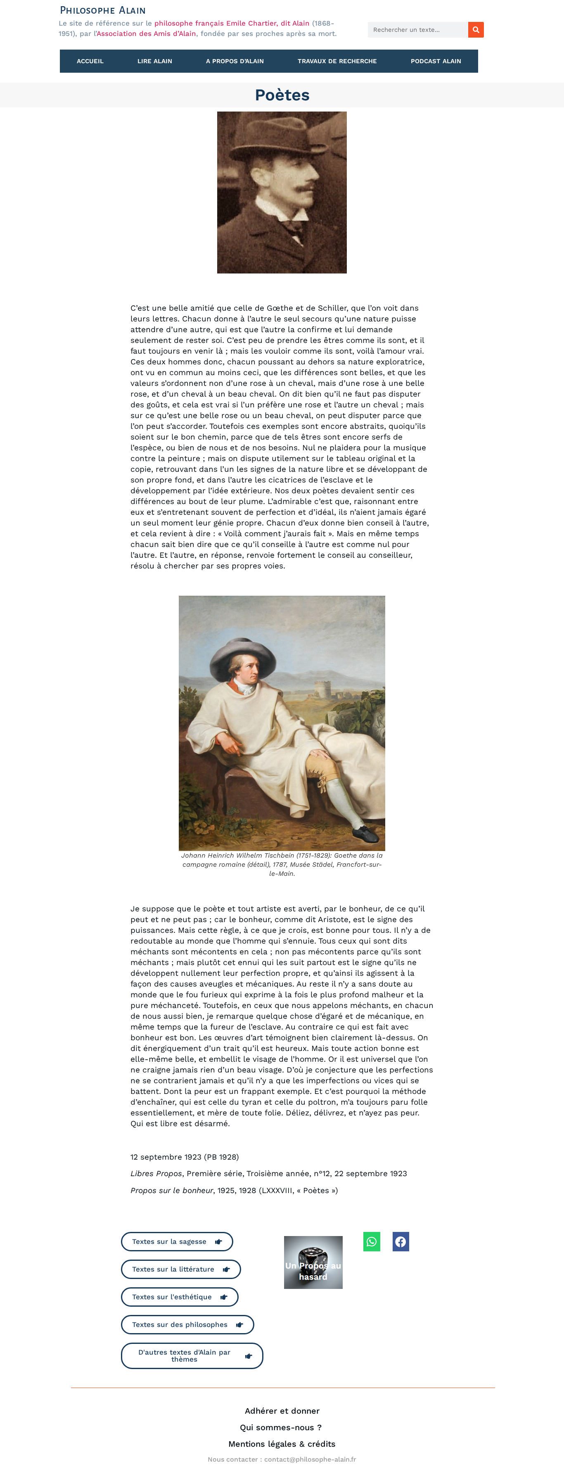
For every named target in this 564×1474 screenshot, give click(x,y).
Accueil (90, 61)
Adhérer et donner (282, 1411)
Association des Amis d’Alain (146, 33)
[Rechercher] (476, 30)
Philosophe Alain (103, 10)
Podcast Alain (436, 61)
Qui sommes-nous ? (282, 1427)
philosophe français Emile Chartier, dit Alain (232, 23)
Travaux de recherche (337, 61)
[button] (371, 1241)
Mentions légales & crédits (282, 1444)
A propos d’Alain (235, 61)
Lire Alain (154, 61)
